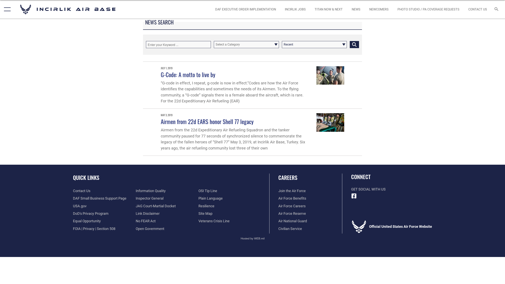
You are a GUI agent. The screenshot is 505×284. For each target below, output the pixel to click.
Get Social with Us (368, 189)
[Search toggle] (497, 9)
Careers (287, 177)
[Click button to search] (354, 44)
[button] (6, 9)
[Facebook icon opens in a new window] (354, 196)
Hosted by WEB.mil (253, 238)
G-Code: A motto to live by (188, 74)
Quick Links (86, 177)
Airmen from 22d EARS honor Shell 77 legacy (207, 121)
